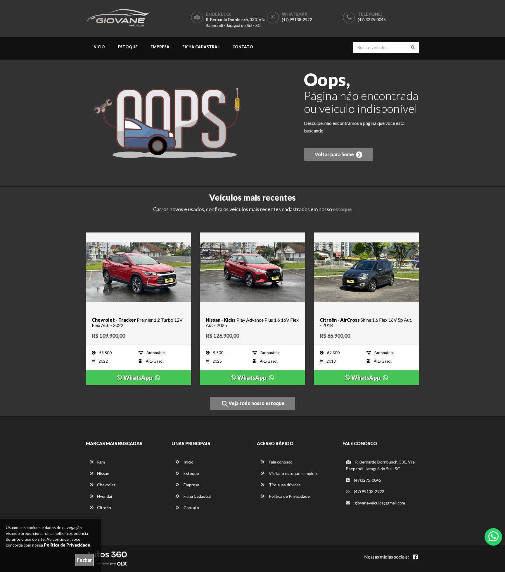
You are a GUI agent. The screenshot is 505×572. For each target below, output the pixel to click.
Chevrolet (106, 484)
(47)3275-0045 (367, 480)
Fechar (84, 560)
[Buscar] (413, 47)
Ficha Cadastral (200, 46)
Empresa (160, 46)
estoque (342, 209)
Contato (242, 46)
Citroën (104, 507)
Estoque (128, 46)
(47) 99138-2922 (297, 19)
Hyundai (104, 496)
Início (98, 46)
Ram (101, 461)
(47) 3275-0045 (372, 19)
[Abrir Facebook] (415, 557)
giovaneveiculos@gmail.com (379, 502)
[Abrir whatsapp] (493, 536)
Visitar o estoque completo (293, 473)
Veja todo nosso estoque (256, 403)
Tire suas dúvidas (284, 484)
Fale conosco (280, 461)
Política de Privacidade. (67, 544)
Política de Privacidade (289, 496)
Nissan (103, 473)
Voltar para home (335, 154)
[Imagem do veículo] (138, 271)
